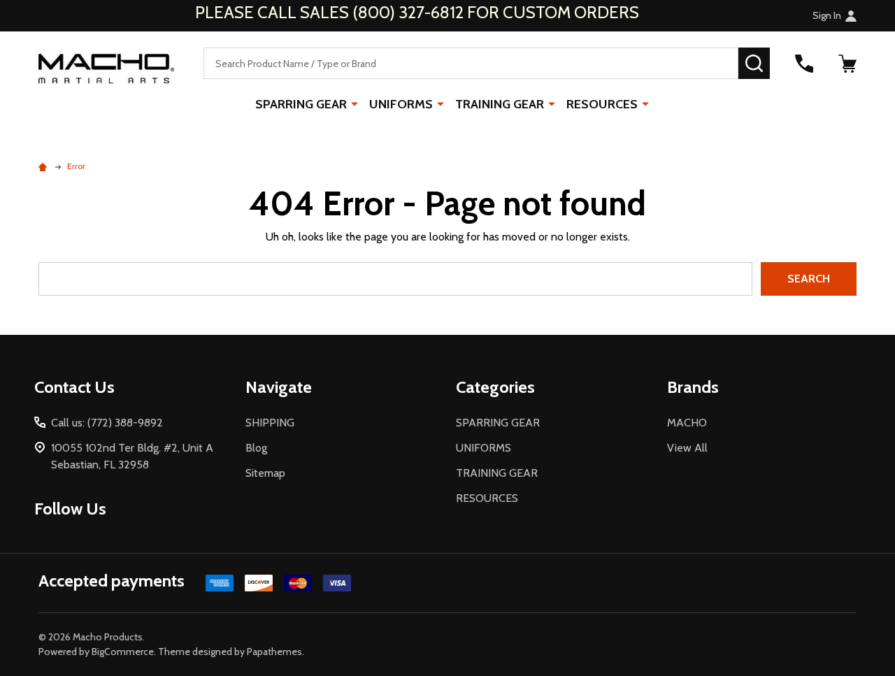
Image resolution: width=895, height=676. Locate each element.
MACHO (687, 422)
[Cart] (847, 64)
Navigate (278, 387)
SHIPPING (269, 422)
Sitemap (265, 473)
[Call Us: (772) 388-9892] (804, 64)
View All (687, 447)
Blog (256, 447)
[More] (354, 103)
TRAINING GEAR (499, 104)
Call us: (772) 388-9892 (107, 422)
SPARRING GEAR (301, 104)
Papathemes (274, 651)
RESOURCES (602, 104)
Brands (693, 387)
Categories (495, 387)
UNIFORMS (401, 104)
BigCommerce (123, 651)
